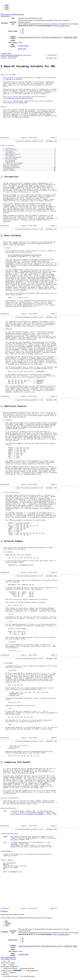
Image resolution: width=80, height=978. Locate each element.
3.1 (6, 155)
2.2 (6, 153)
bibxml (26, 45)
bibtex (22, 45)
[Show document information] (10, 16)
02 (23, 33)
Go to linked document (27, 976)
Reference (13, 972)
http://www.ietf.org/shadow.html (15, 102)
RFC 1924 (16, 209)
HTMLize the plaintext (10, 968)
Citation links (5, 974)
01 (23, 31)
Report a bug (22, 48)
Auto (6, 9)
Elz (22, 209)
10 (54, 167)
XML (16, 271)
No (9, 961)
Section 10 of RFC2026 (13, 79)
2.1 (6, 151)
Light (6, 5)
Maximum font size (7, 970)
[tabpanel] (40, 943)
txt (19, 45)
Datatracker (4, 911)
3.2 (6, 157)
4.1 (6, 160)
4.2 (6, 161)
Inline (75, 37)
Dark (6, 7)
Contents (11, 965)
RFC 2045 (14, 839)
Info (4, 965)
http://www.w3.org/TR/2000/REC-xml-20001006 (27, 814)
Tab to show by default (8, 963)
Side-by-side (68, 37)
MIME (12, 187)
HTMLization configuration (9, 966)
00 (23, 29)
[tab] (6, 921)
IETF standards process (62, 25)
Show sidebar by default (8, 959)
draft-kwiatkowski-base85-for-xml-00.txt (16, 55)
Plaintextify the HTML (27, 968)
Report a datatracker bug (8, 957)
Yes (4, 961)
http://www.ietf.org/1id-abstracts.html (18, 98)
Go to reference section (10, 976)
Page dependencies (32, 970)
